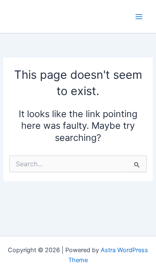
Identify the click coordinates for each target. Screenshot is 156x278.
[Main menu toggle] (139, 16)
